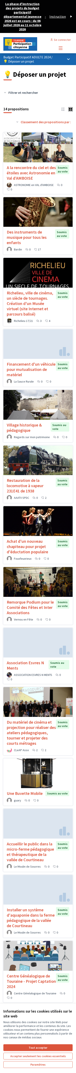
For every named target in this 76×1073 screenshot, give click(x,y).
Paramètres (38, 1064)
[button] (63, 109)
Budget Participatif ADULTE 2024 (27, 57)
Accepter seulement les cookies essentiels (38, 1056)
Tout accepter (38, 1048)
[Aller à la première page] (28, 44)
